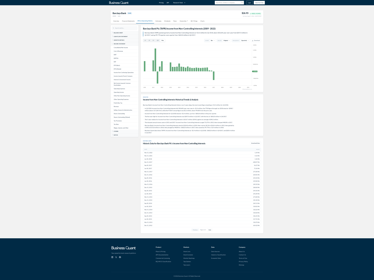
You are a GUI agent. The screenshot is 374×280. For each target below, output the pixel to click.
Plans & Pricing (160, 251)
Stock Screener (188, 255)
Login (249, 3)
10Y (158, 40)
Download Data (255, 143)
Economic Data (216, 258)
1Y (145, 40)
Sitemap (241, 265)
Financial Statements (128, 21)
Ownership (183, 21)
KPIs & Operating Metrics (145, 21)
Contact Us (242, 255)
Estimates (158, 21)
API (168, 3)
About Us (242, 251)
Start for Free (259, 3)
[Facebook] (120, 257)
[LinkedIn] (112, 257)
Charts (202, 21)
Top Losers (186, 265)
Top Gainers (187, 261)
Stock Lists (186, 251)
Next (210, 230)
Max (162, 40)
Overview (116, 21)
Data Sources (215, 251)
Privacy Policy (243, 261)
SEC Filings (194, 21)
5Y (153, 40)
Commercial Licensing (163, 258)
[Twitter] (116, 257)
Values (220, 40)
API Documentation (162, 255)
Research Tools (178, 3)
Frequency (236, 40)
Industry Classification (218, 255)
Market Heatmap (188, 258)
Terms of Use (243, 258)
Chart (207, 40)
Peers (175, 21)
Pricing (161, 3)
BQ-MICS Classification (163, 261)
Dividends (167, 21)
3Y (149, 40)
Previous (195, 230)
